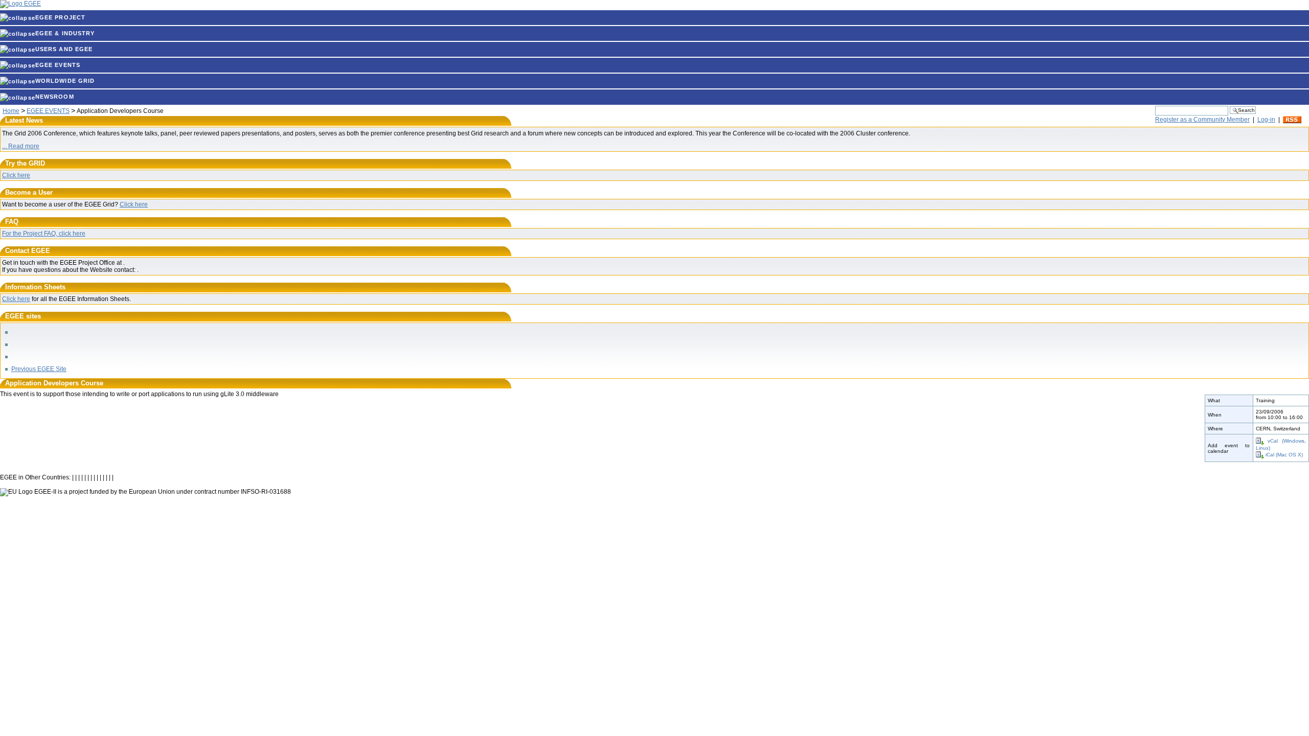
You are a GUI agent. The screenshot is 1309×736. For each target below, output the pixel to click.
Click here (16, 175)
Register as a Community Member (1202, 119)
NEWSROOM (54, 97)
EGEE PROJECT (60, 17)
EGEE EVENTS (57, 65)
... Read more (20, 146)
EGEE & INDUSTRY (65, 33)
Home (11, 110)
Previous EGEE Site (38, 369)
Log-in (1266, 119)
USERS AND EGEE (64, 49)
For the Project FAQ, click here (43, 233)
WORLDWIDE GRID (65, 81)
